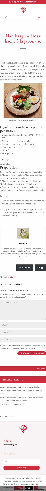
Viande (13, 277)
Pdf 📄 (40, 267)
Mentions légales (10, 445)
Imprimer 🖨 (24, 267)
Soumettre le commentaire (31, 353)
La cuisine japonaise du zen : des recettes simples (20, 387)
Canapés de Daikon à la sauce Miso (14, 400)
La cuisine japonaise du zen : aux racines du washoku (21, 397)
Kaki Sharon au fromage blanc (12, 404)
